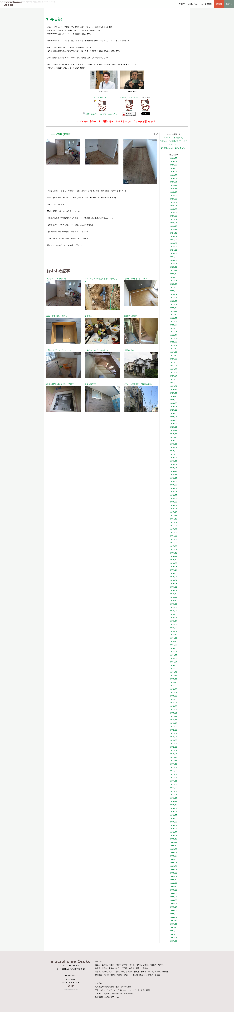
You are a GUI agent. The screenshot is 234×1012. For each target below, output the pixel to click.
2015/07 (173, 611)
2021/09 (173, 359)
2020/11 (173, 393)
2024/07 (173, 243)
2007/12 (173, 920)
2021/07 (173, 365)
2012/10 (173, 723)
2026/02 (173, 178)
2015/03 (173, 624)
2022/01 (173, 345)
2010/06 (173, 818)
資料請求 (219, 4)
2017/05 (173, 536)
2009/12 (173, 839)
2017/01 (173, 549)
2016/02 (173, 587)
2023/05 (173, 291)
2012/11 (173, 720)
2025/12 (173, 185)
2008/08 (173, 893)
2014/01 (173, 672)
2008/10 (173, 886)
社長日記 (54, 19)
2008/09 (173, 890)
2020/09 (173, 400)
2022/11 (173, 311)
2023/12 (173, 267)
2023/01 (173, 304)
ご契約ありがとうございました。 (173, 148)
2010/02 (173, 832)
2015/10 (173, 600)
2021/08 (173, 362)
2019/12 (173, 430)
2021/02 (173, 383)
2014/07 (173, 651)
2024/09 (173, 236)
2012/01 (173, 754)
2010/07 (173, 815)
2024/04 (173, 253)
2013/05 (173, 699)
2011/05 (173, 781)
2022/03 (173, 338)
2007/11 (173, 924)
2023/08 (173, 280)
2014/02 (173, 668)
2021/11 (173, 352)
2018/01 (173, 508)
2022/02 (173, 342)
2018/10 (173, 478)
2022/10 (173, 314)
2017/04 (173, 539)
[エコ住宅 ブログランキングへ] (129, 110)
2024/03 (173, 257)
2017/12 (173, 512)
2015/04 (173, 621)
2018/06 (173, 491)
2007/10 (173, 927)
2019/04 (173, 457)
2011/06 (173, 777)
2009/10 (173, 845)
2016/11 (173, 556)
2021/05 (173, 372)
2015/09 (173, 604)
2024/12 (173, 226)
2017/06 (173, 532)
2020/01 (173, 427)
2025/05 (173, 209)
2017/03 (173, 543)
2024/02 (173, 260)
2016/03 (173, 583)
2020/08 (173, 403)
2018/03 (173, 502)
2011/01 (173, 794)
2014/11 (173, 638)
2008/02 (173, 914)
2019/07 (173, 447)
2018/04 (173, 498)
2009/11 (173, 842)
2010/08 (173, 811)
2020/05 (173, 413)
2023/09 (173, 277)
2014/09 (173, 645)
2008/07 (173, 897)
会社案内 (182, 4)
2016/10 (173, 560)
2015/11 (173, 597)
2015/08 (173, 607)
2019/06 (173, 451)
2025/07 (173, 202)
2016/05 (173, 577)
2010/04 (173, 825)
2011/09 (173, 767)
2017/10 (173, 519)
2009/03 (173, 869)
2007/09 (173, 931)
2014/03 (173, 665)
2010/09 (173, 808)
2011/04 (173, 784)
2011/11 (173, 760)
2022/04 (173, 335)
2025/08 (173, 199)
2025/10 (173, 192)
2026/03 (173, 175)
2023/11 (173, 270)
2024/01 (173, 263)
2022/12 (173, 308)
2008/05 (173, 903)
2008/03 (173, 910)
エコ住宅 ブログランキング (129, 97)
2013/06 (173, 696)
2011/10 (173, 764)
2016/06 (173, 573)
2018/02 (173, 505)
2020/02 (173, 423)
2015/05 (173, 617)
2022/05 (173, 331)
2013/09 (173, 685)
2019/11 (173, 434)
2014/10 (173, 641)
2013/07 (173, 692)
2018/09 (173, 481)
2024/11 (173, 229)
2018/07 (173, 488)
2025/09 (173, 195)
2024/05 (173, 250)
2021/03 (173, 379)
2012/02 (173, 750)
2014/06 (173, 655)
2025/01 (173, 223)
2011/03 (173, 788)
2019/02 (173, 464)
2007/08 (173, 934)
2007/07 (173, 937)
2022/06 (173, 328)
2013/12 (173, 675)
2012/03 (173, 747)
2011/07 (173, 774)
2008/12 (173, 880)
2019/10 (173, 437)
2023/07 (173, 284)
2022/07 (173, 325)
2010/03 (173, 828)
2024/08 (173, 240)
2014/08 (173, 648)
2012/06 (173, 737)
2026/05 (173, 168)
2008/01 (173, 917)
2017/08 (173, 525)
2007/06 (173, 941)
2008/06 (173, 900)
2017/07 (173, 529)
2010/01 (173, 835)
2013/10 (173, 682)
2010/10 (173, 805)
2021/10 (173, 355)
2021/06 (173, 369)
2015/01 (173, 631)
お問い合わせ (193, 4)
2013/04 (173, 702)
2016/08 (173, 566)
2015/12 (173, 594)
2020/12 (173, 389)
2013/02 (173, 709)
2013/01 (173, 713)
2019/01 (173, 468)
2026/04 (173, 171)
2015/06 (173, 614)
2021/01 (173, 386)
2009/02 (173, 873)
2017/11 (173, 515)
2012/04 (173, 743)
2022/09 (173, 318)
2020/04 (173, 417)
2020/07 (173, 406)
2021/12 (173, 348)
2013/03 (173, 706)
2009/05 (173, 862)
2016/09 (173, 563)
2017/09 (173, 522)
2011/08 (173, 771)
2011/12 (173, 757)
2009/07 (173, 856)
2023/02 (173, 301)
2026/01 (173, 182)
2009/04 (173, 866)
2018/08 (173, 485)
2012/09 (173, 726)
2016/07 (173, 570)
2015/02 (173, 628)
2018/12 (173, 471)
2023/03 (173, 297)
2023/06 (173, 287)
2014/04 (173, 662)
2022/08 (173, 321)
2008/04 (173, 907)
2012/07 (173, 733)
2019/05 (173, 454)
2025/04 (173, 212)
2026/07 (173, 161)
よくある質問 (206, 4)
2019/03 (173, 461)
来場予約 (229, 4)
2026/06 (173, 165)
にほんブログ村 (100, 97)
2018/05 (173, 495)
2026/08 (173, 158)
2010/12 (173, 798)
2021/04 (173, 376)
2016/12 (173, 553)
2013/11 (173, 679)
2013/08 (173, 689)
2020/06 (173, 410)
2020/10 (173, 396)
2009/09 (173, 849)
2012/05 (173, 740)
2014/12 (173, 634)
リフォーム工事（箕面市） (173, 137)
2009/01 (173, 876)
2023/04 (173, 294)
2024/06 (173, 246)
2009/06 (173, 859)
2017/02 (173, 546)
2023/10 (173, 274)
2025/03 (173, 216)
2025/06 (173, 205)
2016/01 (173, 590)
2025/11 (173, 188)
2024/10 (173, 233)
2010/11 (173, 801)
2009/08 (173, 852)
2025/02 (173, 219)
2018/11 (173, 474)
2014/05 (173, 658)
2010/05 (173, 822)
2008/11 (173, 883)
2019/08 (173, 444)
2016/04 (173, 580)
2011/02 (173, 791)
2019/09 (173, 440)
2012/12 (173, 716)
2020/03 (173, 420)
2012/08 (173, 730)
